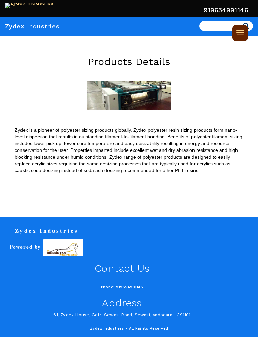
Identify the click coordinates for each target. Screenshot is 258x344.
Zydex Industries (32, 26)
